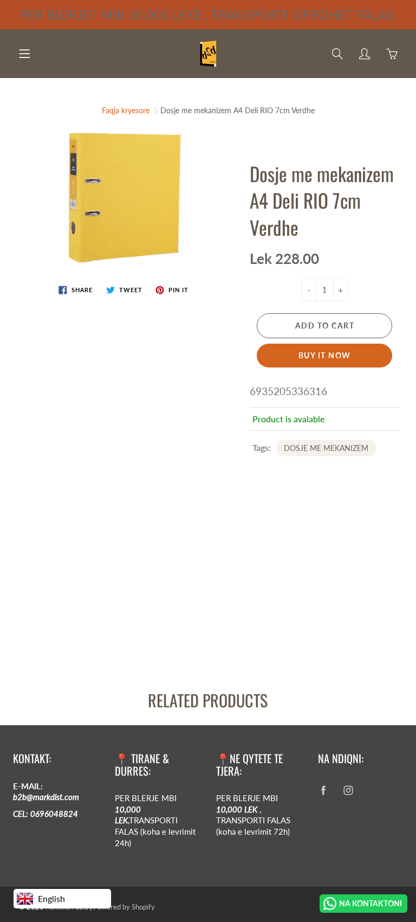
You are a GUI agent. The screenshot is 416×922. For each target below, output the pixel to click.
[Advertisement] (208, 588)
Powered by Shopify (124, 906)
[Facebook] (323, 790)
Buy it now (324, 355)
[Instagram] (348, 790)
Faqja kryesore (126, 110)
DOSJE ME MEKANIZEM (326, 448)
